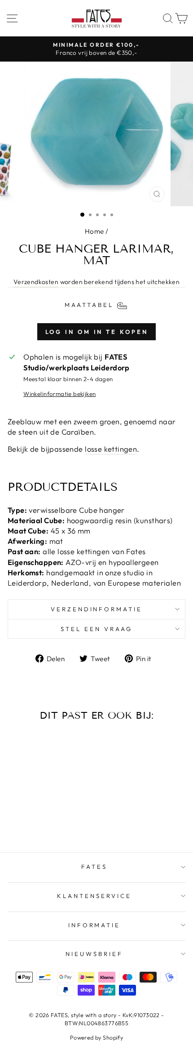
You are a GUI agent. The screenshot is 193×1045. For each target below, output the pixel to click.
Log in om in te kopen (96, 331)
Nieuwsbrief (94, 953)
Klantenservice (94, 895)
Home (94, 231)
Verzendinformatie (97, 609)
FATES (94, 866)
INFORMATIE (94, 925)
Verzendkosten (35, 282)
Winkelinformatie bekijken (59, 393)
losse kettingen (111, 449)
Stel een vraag (96, 628)
